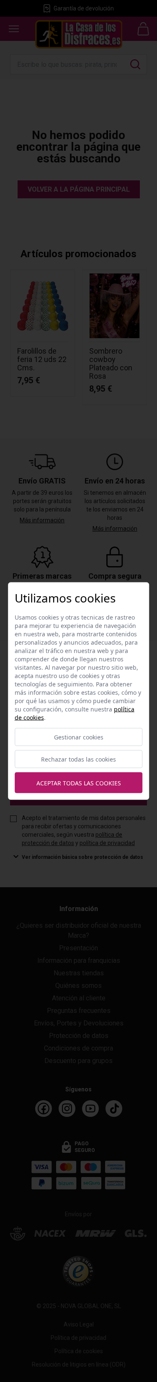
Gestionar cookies (78, 737)
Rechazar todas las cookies (78, 759)
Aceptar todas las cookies (78, 783)
